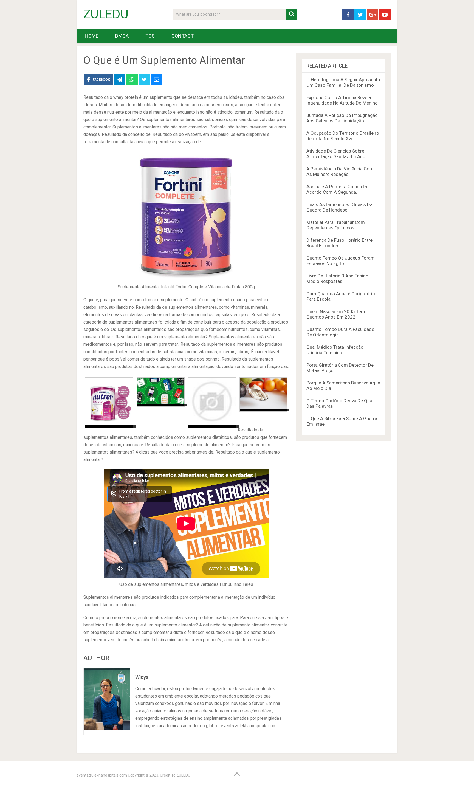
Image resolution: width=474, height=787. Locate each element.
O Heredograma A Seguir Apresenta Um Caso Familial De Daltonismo (343, 82)
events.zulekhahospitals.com (102, 775)
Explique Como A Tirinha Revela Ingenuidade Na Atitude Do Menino (342, 100)
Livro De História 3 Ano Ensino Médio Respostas (337, 278)
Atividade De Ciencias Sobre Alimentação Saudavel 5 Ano (335, 153)
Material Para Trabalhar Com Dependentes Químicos (335, 225)
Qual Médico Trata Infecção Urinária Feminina (334, 349)
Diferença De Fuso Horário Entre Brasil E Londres (339, 242)
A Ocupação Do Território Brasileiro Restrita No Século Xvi (342, 135)
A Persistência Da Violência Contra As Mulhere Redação (342, 171)
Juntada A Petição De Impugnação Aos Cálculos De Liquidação (342, 118)
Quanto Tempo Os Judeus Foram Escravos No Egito (340, 260)
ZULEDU (105, 14)
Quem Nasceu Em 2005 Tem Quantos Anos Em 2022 (335, 314)
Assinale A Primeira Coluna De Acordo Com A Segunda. (337, 189)
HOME (91, 36)
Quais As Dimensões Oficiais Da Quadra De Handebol (339, 207)
